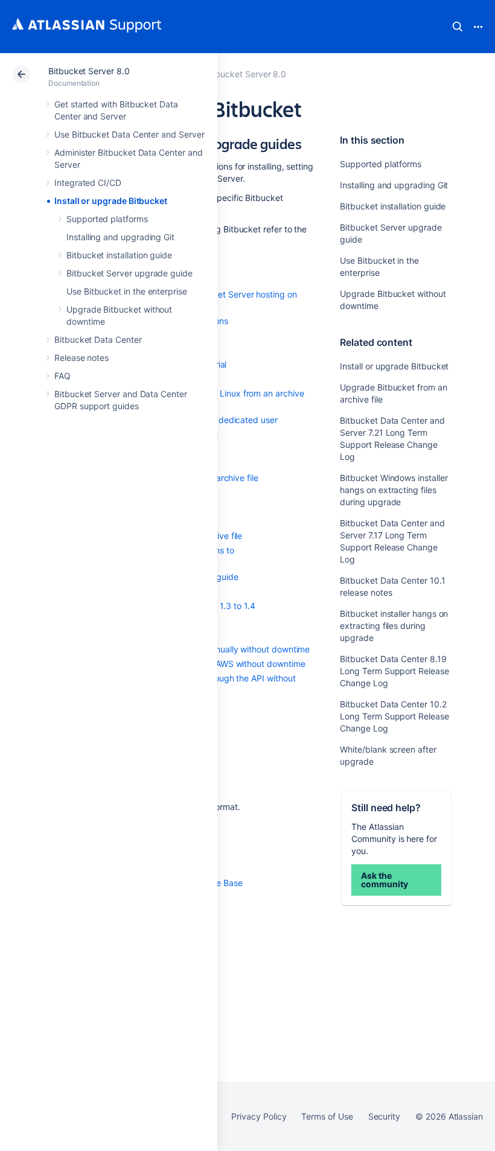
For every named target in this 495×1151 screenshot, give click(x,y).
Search (457, 26)
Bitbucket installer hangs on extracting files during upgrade (394, 625)
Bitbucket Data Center (98, 339)
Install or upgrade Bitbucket (110, 201)
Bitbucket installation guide (119, 255)
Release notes (81, 357)
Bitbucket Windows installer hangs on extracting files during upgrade (393, 490)
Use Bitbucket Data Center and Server (129, 134)
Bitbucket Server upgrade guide (129, 273)
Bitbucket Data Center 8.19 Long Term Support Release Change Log (394, 671)
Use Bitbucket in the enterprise (126, 291)
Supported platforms (107, 219)
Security (384, 1116)
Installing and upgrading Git (120, 237)
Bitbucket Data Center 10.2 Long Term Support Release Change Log (394, 716)
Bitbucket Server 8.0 (89, 71)
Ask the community (384, 879)
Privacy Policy (258, 1116)
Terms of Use (327, 1116)
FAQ (62, 376)
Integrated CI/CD (87, 182)
